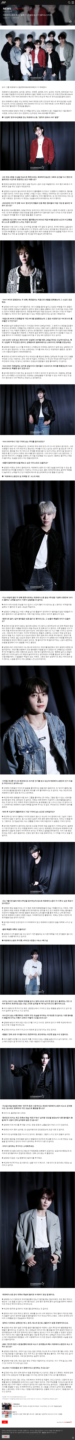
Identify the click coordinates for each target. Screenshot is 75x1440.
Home (5, 11)
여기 (43, 1432)
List (5, 1422)
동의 (5, 1436)
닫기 (73, 1438)
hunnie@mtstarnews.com (18, 1397)
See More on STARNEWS (65, 1422)
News (10, 11)
